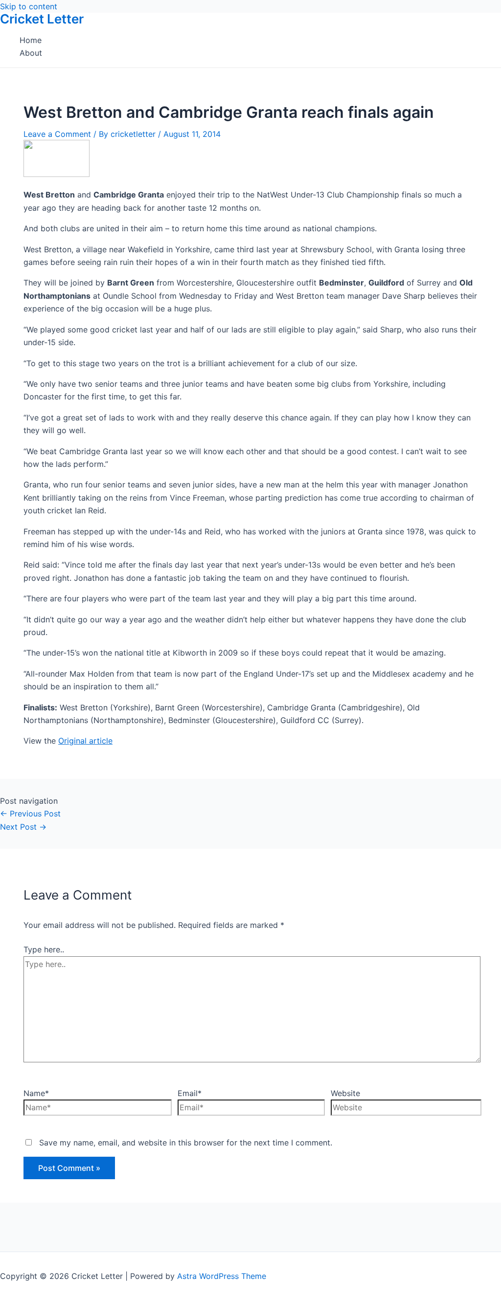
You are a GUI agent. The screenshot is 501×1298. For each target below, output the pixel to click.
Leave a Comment (57, 134)
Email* (190, 1093)
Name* (36, 1093)
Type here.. (43, 949)
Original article (85, 741)
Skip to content (28, 6)
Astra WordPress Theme (221, 1276)
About (31, 53)
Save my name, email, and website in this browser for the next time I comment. (185, 1142)
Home (31, 40)
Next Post (23, 827)
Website (345, 1093)
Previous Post (30, 813)
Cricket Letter (42, 18)
